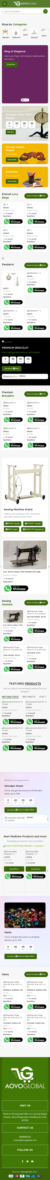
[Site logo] (25, 3)
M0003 (6, 233)
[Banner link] (25, 123)
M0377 (5, 288)
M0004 (30, 233)
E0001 (30, 817)
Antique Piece (7, 710)
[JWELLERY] (6, 31)
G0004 (29, 733)
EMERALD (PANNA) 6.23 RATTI (13, 991)
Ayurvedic (7, 860)
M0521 (22, 376)
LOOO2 (29, 857)
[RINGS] (25, 31)
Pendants (7, 291)
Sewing (14, 575)
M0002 (30, 208)
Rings (12, 210)
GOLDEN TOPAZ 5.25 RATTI (12, 1024)
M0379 (6, 314)
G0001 (5, 707)
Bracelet (6, 408)
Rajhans (6, 575)
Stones (6, 993)
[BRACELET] (35, 31)
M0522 (6, 431)
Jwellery (6, 210)
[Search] (45, 11)
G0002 (29, 707)
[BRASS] (44, 31)
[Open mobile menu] (5, 3)
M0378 (29, 276)
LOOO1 (7, 857)
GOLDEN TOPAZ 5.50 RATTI (35, 1024)
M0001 (6, 208)
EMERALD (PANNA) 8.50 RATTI (37, 991)
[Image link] (25, 1077)
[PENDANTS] (16, 31)
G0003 (5, 733)
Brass (15, 710)
